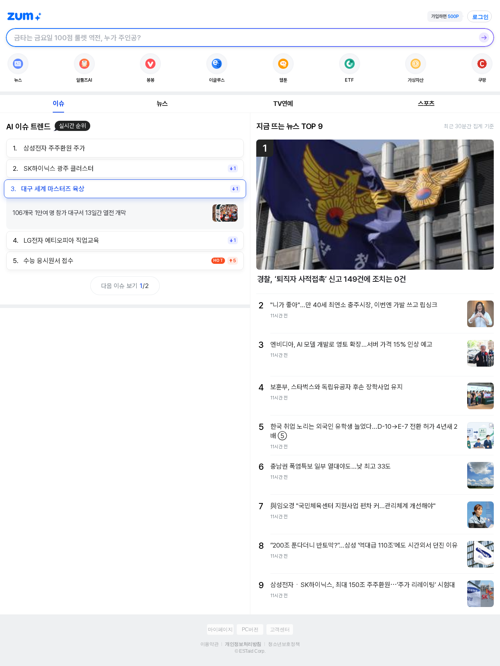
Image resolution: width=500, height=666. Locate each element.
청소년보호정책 (284, 644)
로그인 (480, 17)
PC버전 (250, 629)
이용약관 (209, 644)
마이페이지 (220, 629)
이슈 (58, 103)
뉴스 (162, 103)
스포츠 (426, 103)
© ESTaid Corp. (250, 651)
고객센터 (279, 629)
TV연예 (283, 103)
